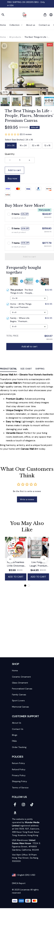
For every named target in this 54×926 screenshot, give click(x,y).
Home (3, 37)
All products (15, 37)
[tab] (25, 585)
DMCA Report (19, 883)
